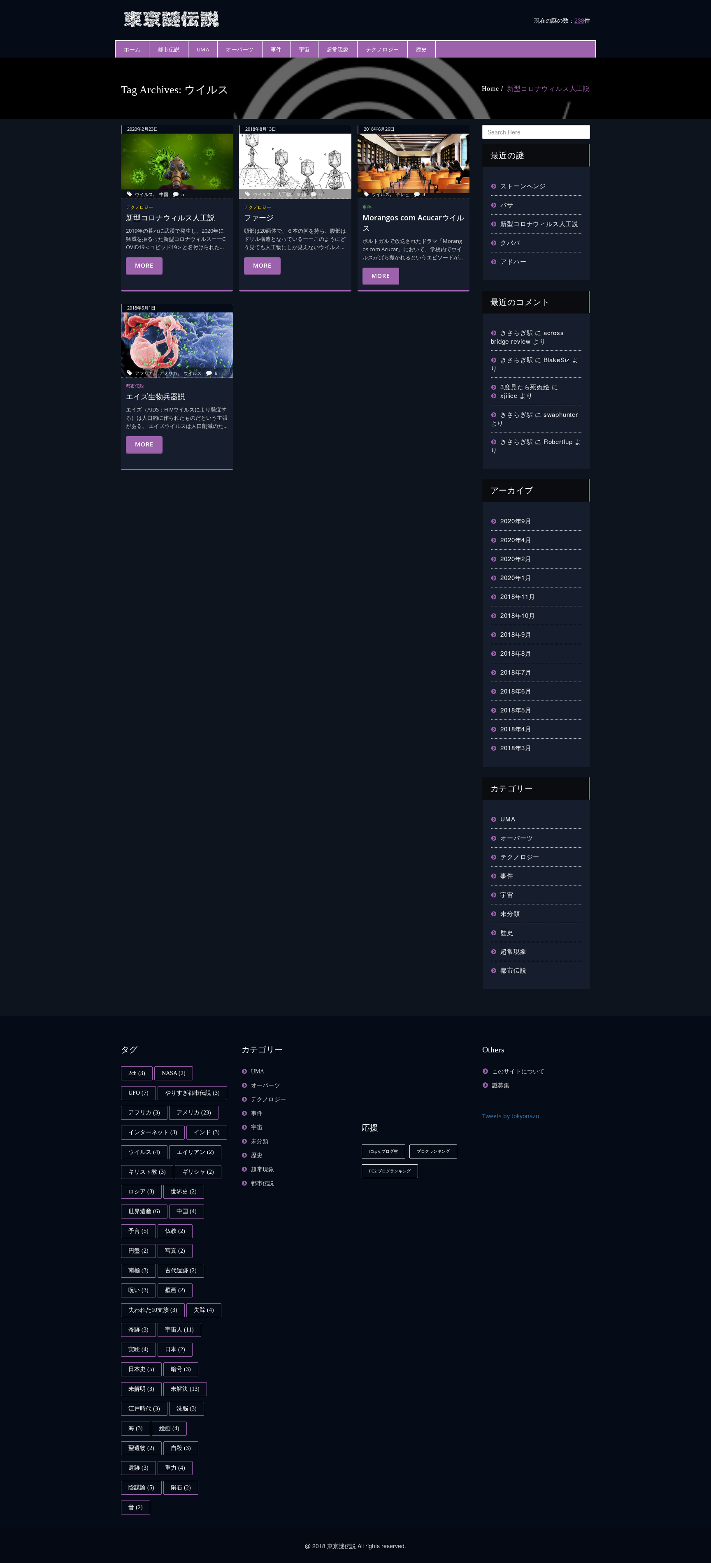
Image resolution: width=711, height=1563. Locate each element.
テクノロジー (382, 49)
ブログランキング (433, 1151)
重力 (175, 1468)
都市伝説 (169, 49)
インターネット (152, 1132)
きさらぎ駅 (516, 332)
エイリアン (195, 1152)
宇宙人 (179, 1330)
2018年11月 (517, 596)
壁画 (175, 1290)
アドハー (513, 261)
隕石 (181, 1487)
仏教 (175, 1231)
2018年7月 (516, 672)
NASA (174, 1073)
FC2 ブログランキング (390, 1171)
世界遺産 (144, 1211)
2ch (136, 1073)
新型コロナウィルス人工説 (548, 88)
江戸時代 (144, 1409)
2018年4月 (516, 728)
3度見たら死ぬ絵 (524, 386)
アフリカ (144, 373)
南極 (138, 1270)
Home (490, 88)
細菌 (301, 194)
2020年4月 (516, 539)
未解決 (185, 1389)
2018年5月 (516, 709)
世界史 (184, 1191)
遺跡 (138, 1468)
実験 (138, 1349)
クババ (510, 242)
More (144, 265)
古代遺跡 (181, 1270)
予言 (138, 1231)
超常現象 (338, 49)
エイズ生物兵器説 (155, 396)
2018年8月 (516, 653)
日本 (175, 1349)
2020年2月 (516, 558)
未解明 (141, 1389)
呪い (138, 1290)
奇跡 (138, 1330)
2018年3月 (516, 747)
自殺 (181, 1448)
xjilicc (509, 395)
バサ (507, 204)
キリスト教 (147, 1172)
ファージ (259, 217)
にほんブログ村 (383, 1151)
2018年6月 (516, 691)
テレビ (402, 194)
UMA (203, 49)
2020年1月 (516, 577)
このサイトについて (518, 1071)
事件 (276, 49)
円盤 (138, 1251)
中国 (163, 194)
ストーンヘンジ (523, 185)
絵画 (169, 1428)
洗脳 (187, 1409)
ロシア (141, 1191)
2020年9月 (516, 520)
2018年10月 (517, 615)
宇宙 (304, 49)
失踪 (204, 1310)
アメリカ (168, 373)
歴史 (421, 49)
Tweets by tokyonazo (510, 1116)
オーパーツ (240, 49)
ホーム (132, 49)
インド (207, 1132)
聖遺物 (141, 1448)
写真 (175, 1251)
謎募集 (501, 1085)
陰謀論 (141, 1487)
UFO (138, 1093)
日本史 (141, 1369)
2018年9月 (516, 634)
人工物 (284, 194)
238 (579, 20)
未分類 (510, 913)
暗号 (181, 1369)
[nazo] (172, 18)
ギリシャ (198, 1172)
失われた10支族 (152, 1310)
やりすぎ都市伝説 (192, 1093)
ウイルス (144, 194)
